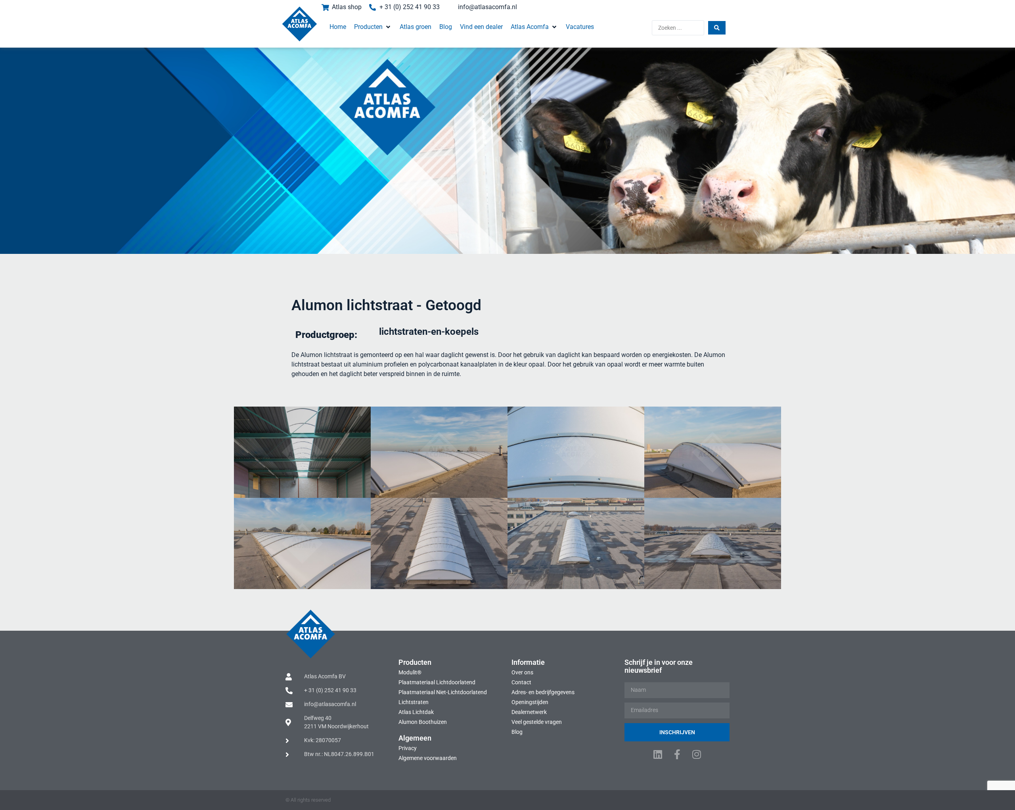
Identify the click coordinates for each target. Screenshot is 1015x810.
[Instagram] (696, 754)
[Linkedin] (658, 754)
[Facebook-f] (677, 754)
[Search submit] (717, 28)
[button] (373, 27)
